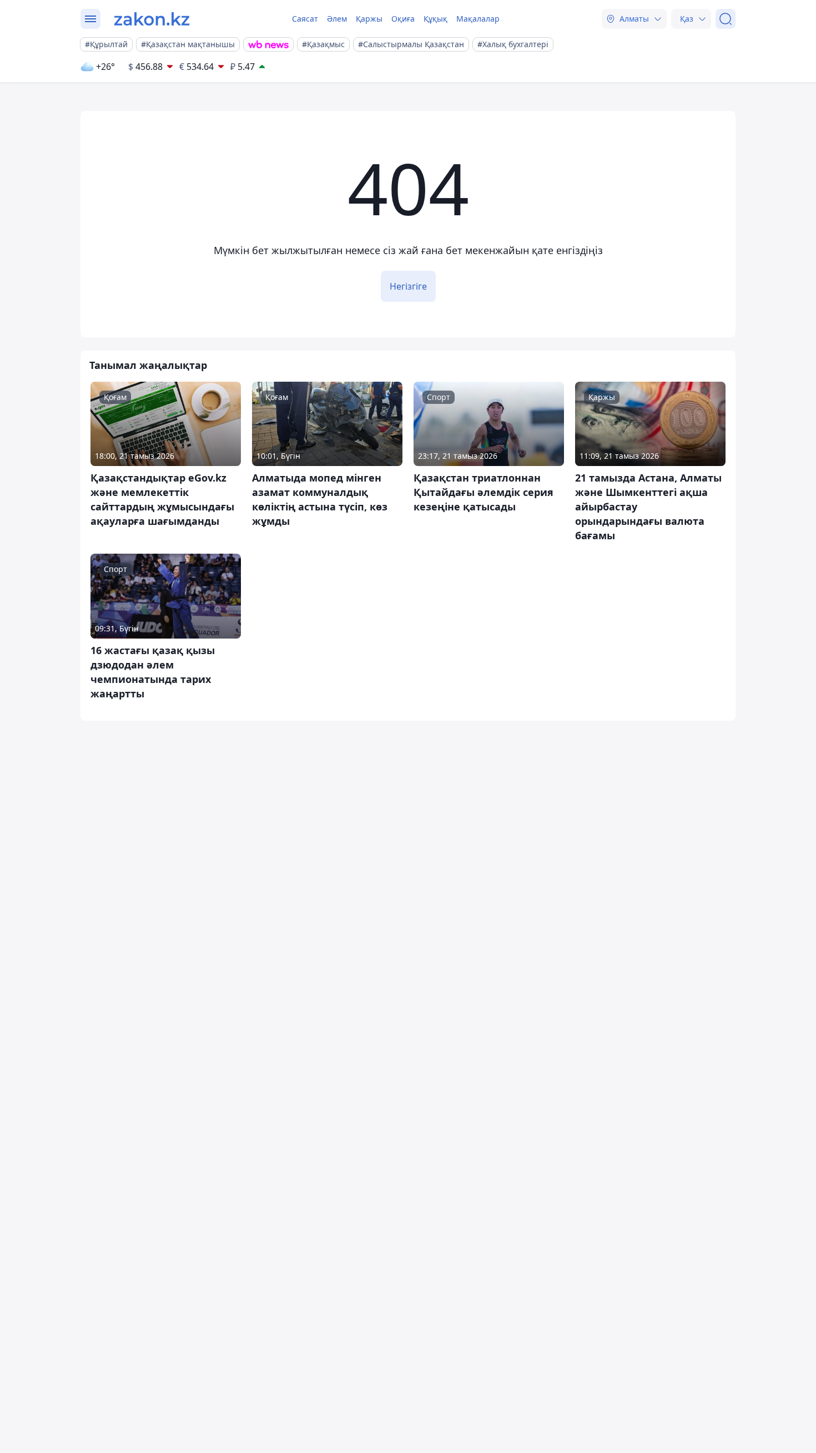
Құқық (435, 18)
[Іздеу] (726, 19)
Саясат (305, 18)
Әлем (337, 18)
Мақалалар (478, 18)
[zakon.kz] (152, 19)
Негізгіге (408, 286)
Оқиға (403, 18)
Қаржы (369, 18)
